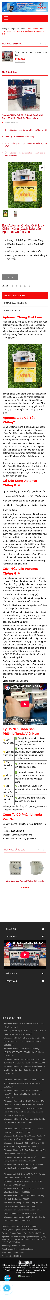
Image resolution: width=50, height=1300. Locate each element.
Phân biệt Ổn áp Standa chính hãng (19, 137)
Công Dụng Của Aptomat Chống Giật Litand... (25, 881)
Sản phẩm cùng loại (14, 850)
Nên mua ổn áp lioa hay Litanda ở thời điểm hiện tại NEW (26, 144)
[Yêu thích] (42, 168)
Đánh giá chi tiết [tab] (13, 310)
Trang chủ (6, 28)
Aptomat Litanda (19, 28)
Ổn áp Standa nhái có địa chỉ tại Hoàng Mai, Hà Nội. (26, 130)
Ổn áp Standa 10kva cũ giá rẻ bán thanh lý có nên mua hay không (25, 154)
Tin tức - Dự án (9, 72)
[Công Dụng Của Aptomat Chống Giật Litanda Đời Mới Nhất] (25, 866)
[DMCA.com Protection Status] (25, 1262)
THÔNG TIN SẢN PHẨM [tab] (14, 296)
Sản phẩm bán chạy (12, 44)
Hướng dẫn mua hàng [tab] (15, 303)
